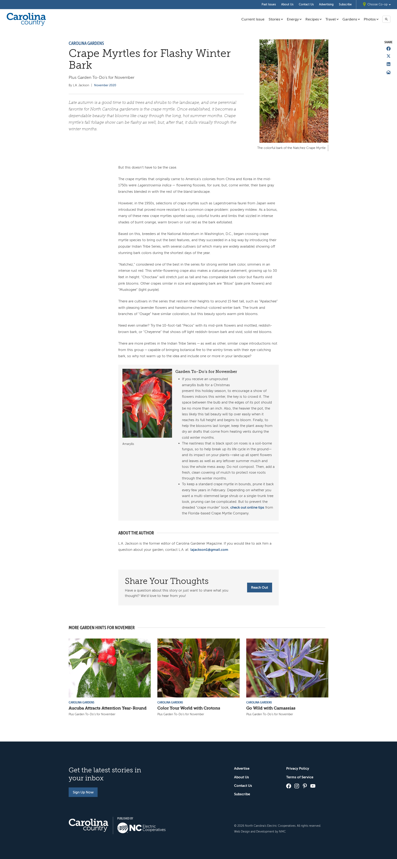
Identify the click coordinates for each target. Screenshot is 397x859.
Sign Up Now (83, 792)
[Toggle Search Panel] (386, 19)
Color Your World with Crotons (188, 708)
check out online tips (247, 507)
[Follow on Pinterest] (304, 786)
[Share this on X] (388, 56)
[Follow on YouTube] (312, 786)
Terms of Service (299, 777)
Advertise (241, 768)
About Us (287, 4)
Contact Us (306, 4)
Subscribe (345, 4)
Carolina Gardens (86, 43)
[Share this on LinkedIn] (388, 64)
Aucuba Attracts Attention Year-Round (108, 708)
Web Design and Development (254, 831)
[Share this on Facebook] (388, 49)
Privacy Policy (297, 768)
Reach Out (259, 587)
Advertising (326, 4)
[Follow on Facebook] (288, 786)
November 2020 (105, 85)
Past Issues (269, 4)
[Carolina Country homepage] (26, 19)
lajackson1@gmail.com (209, 550)
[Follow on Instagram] (296, 786)
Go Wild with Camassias (270, 708)
